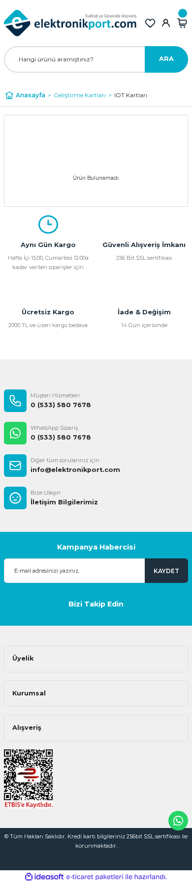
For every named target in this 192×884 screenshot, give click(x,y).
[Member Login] (165, 23)
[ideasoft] (44, 877)
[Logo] (70, 23)
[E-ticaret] (95, 877)
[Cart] (182, 23)
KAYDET (166, 571)
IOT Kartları (130, 95)
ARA (166, 58)
